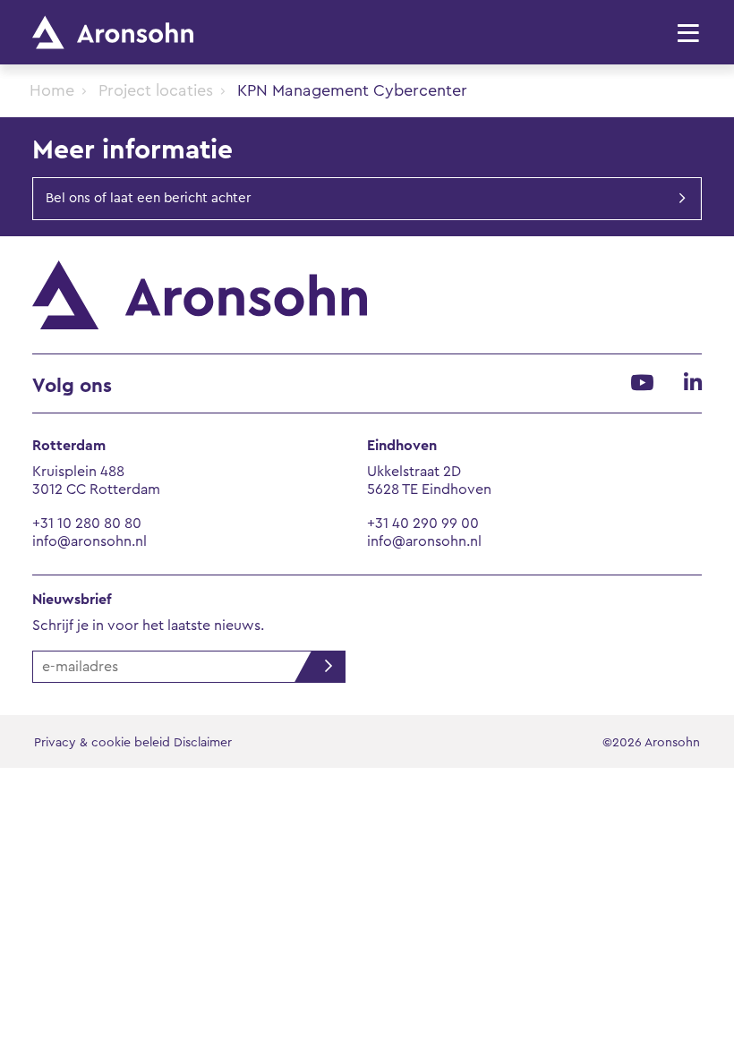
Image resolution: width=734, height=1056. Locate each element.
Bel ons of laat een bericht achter (148, 198)
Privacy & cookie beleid (102, 743)
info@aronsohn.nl (89, 541)
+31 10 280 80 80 (86, 523)
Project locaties (155, 90)
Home (52, 90)
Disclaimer (203, 743)
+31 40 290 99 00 (423, 523)
